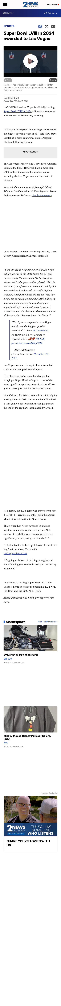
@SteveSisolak (41, 330)
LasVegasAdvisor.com (15, 553)
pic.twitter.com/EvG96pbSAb (26, 343)
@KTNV (40, 338)
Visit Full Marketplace (47, 622)
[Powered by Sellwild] (53, 793)
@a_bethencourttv (42, 195)
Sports (9, 26)
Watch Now (52, 4)
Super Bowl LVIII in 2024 (18, 111)
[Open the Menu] (5, 4)
